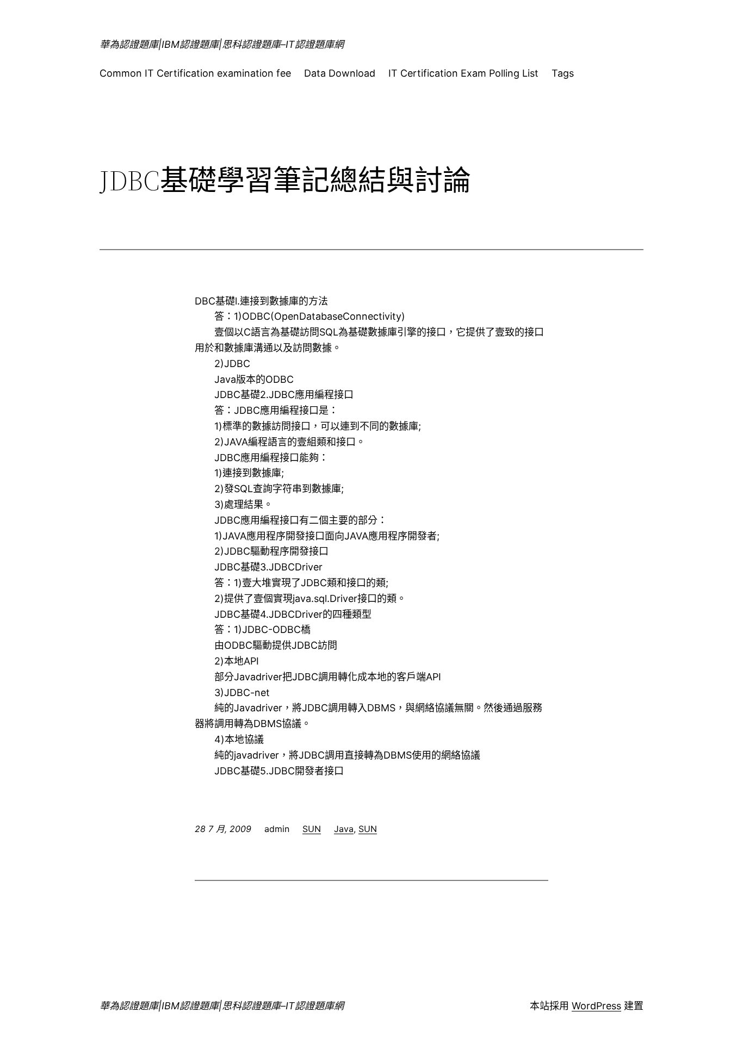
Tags (563, 73)
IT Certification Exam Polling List (463, 73)
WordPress (596, 1005)
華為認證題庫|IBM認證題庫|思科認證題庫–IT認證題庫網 (222, 44)
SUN (311, 828)
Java (344, 828)
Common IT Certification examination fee (195, 73)
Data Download (339, 73)
